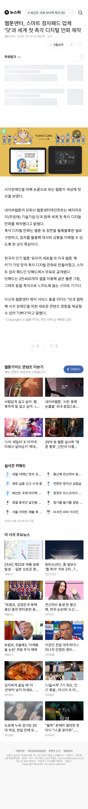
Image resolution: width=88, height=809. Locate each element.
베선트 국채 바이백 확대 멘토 (27, 493)
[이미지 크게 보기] (76, 134)
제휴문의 (67, 751)
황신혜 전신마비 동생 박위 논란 (68, 474)
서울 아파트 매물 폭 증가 (27, 512)
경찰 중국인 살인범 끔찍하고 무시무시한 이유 (27, 503)
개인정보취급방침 (37, 751)
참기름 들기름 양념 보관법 (68, 503)
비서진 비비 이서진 (66, 512)
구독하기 (73, 369)
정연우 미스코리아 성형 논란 (68, 493)
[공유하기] (79, 45)
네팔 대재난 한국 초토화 (27, 474)
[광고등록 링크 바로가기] (81, 57)
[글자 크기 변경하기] (71, 45)
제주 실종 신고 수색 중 (27, 484)
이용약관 (20, 751)
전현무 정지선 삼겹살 (67, 484)
